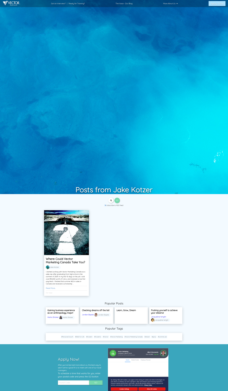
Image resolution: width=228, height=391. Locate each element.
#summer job (162, 337)
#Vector (105, 337)
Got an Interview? (58, 3)
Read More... (51, 288)
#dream (147, 337)
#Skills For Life (79, 337)
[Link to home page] (10, 3)
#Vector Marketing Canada (134, 337)
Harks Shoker (53, 317)
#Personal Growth (67, 337)
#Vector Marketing (116, 337)
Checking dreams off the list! (95, 310)
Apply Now (217, 3)
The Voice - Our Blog (124, 3)
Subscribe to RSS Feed (114, 205)
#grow (154, 337)
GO (95, 382)
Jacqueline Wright (158, 317)
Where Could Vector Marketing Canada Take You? (65, 260)
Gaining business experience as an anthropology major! (61, 311)
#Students (97, 337)
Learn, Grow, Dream (126, 310)
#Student (89, 337)
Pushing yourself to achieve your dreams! (164, 311)
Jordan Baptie (88, 315)
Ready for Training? (77, 3)
